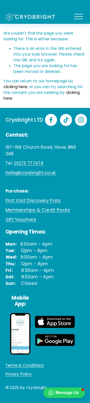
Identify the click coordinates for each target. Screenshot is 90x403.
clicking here (15, 86)
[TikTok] (66, 120)
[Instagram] (81, 120)
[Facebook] (51, 120)
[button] (64, 392)
